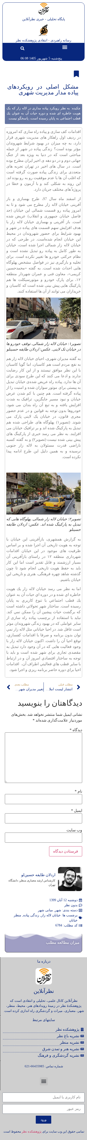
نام (78, 791)
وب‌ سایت (74, 830)
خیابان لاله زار (51, 915)
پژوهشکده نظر (32, 1131)
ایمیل (76, 811)
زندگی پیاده (31, 915)
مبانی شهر (45, 910)
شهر (58, 910)
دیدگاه (76, 730)
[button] (65, 47)
